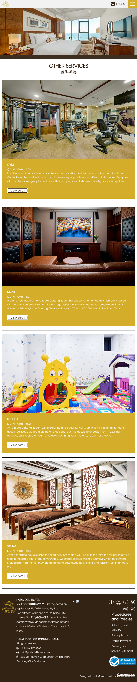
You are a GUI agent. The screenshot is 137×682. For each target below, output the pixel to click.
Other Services (68, 65)
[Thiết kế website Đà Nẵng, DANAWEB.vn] (126, 676)
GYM (10, 164)
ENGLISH (121, 4)
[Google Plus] (125, 601)
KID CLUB (13, 419)
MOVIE (11, 292)
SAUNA (11, 546)
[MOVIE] (68, 246)
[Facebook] (110, 601)
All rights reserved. (27, 643)
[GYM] (68, 119)
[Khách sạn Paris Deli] (9, 607)
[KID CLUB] (68, 373)
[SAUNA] (68, 500)
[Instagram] (117, 602)
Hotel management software (22, 57)
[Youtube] (132, 608)
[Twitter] (132, 601)
